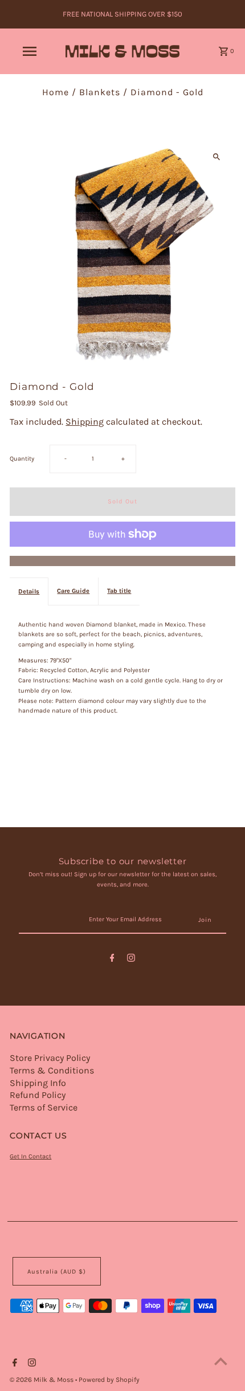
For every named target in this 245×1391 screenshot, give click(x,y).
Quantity (22, 458)
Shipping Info (38, 1082)
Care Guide (73, 591)
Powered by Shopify (109, 1380)
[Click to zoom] (217, 157)
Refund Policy (38, 1094)
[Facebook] (112, 960)
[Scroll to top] (221, 1361)
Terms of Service (43, 1107)
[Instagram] (131, 960)
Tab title (119, 591)
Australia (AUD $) (56, 1271)
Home (55, 92)
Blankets (99, 92)
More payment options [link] (123, 561)
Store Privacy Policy (50, 1057)
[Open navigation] (32, 51)
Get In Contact (30, 1156)
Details (28, 591)
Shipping (85, 421)
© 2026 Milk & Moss (42, 1380)
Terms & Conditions (52, 1070)
